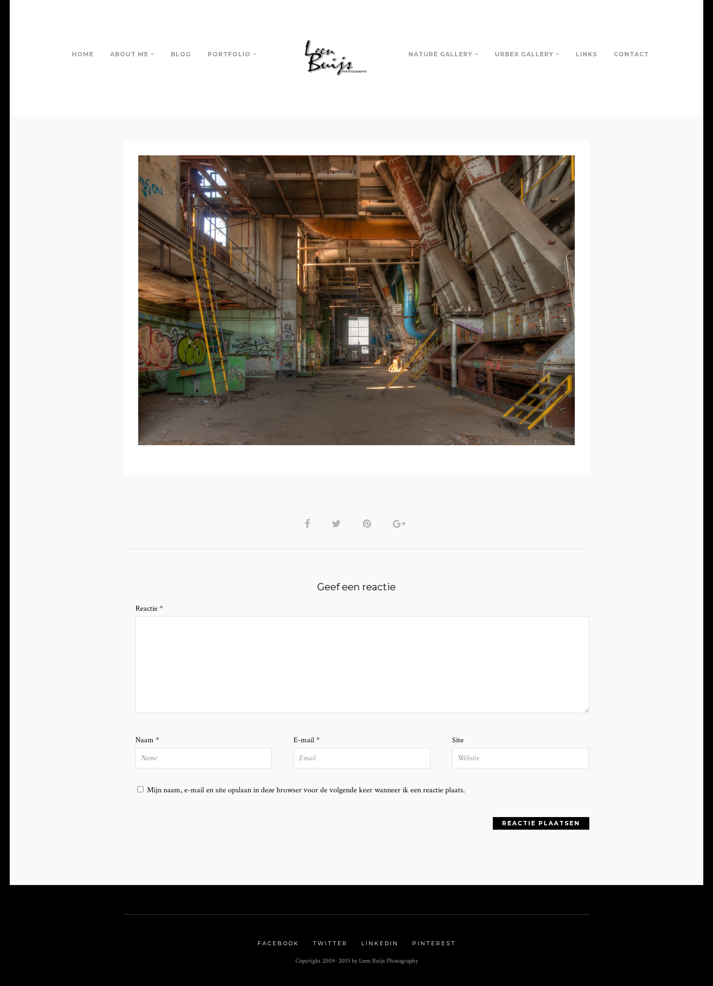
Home (83, 54)
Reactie (149, 608)
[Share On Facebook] (309, 523)
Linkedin (380, 943)
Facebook (278, 943)
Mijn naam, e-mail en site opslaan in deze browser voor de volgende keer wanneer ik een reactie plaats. (306, 790)
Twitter (330, 943)
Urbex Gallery (524, 54)
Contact (631, 54)
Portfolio (229, 54)
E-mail (306, 740)
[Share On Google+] (400, 523)
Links (586, 54)
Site (458, 740)
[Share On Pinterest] (368, 523)
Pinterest (434, 943)
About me (129, 54)
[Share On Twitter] (338, 523)
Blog (181, 54)
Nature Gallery (440, 54)
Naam (147, 740)
